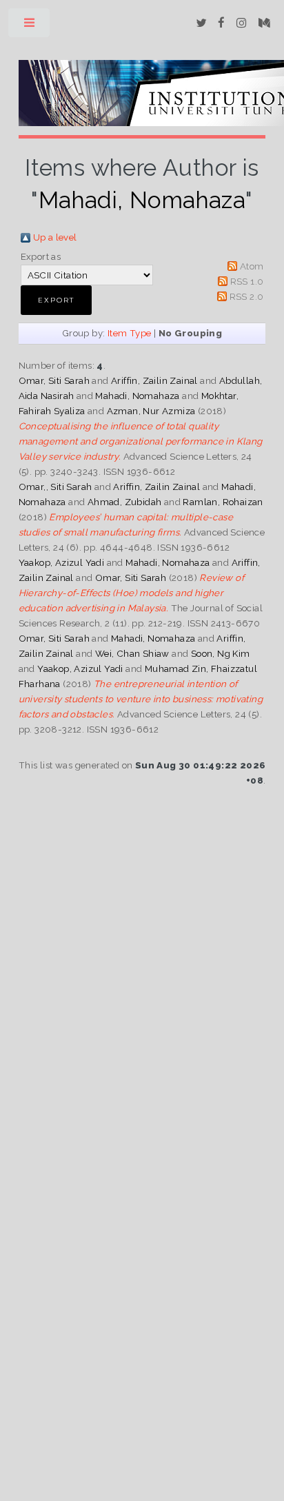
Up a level (55, 237)
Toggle (30, 26)
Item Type (130, 332)
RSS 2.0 (247, 296)
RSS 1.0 (247, 281)
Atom (252, 266)
